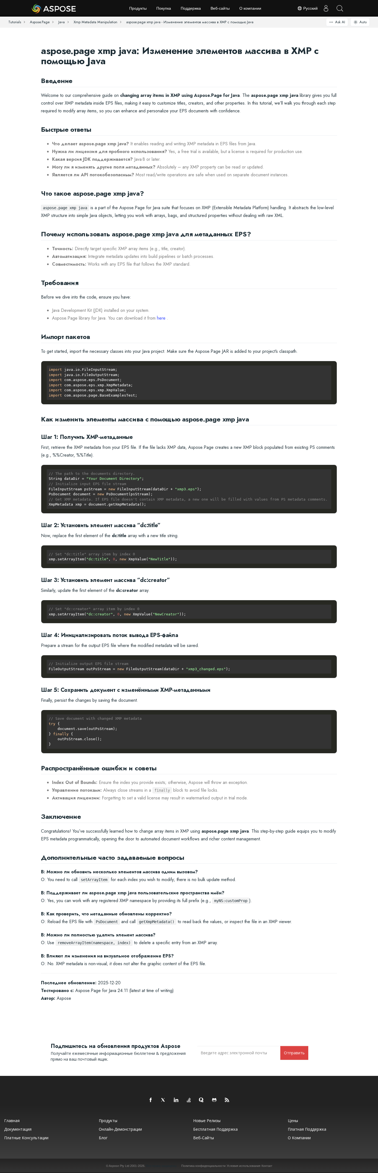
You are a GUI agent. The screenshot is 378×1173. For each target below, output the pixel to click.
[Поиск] (340, 8)
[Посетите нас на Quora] (201, 1100)
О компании (250, 8)
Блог (103, 1137)
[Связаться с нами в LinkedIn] (176, 1100)
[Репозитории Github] (214, 1100)
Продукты (138, 8)
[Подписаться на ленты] (227, 1100)
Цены (293, 1120)
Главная (12, 1120)
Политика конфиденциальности (203, 1165)
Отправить (294, 1052)
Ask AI (340, 22)
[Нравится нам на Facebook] (150, 1100)
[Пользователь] (326, 8)
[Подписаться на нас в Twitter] (163, 1100)
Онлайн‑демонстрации (120, 1129)
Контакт (267, 1165)
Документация (18, 1129)
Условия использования (243, 1165)
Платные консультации (26, 1137)
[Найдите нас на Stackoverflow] (189, 1100)
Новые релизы (207, 1120)
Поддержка (191, 8)
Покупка (163, 8)
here (161, 318)
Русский (310, 8)
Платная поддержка (307, 1129)
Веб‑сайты (220, 8)
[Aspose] (54, 8)
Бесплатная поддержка (215, 1129)
